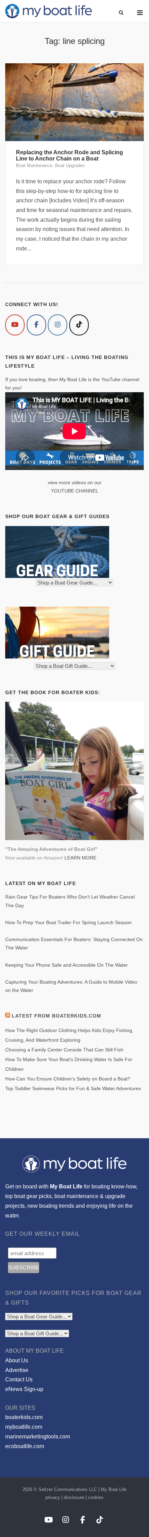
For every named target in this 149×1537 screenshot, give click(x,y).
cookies (96, 1497)
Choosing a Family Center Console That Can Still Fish (64, 1049)
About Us (16, 1360)
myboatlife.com (23, 1427)
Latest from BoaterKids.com (56, 1016)
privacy (52, 1497)
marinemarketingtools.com (37, 1436)
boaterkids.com (24, 1417)
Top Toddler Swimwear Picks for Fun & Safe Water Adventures (73, 1088)
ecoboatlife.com (24, 1446)
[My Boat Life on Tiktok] (79, 324)
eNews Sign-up (24, 1389)
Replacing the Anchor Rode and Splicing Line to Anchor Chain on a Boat (69, 155)
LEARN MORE (80, 857)
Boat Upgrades (70, 165)
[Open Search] (121, 13)
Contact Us (19, 1379)
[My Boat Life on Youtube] (15, 324)
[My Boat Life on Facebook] (36, 324)
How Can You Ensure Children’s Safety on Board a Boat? (67, 1079)
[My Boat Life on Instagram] (57, 324)
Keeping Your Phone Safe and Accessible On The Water (66, 965)
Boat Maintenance (34, 165)
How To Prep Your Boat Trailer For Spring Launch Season (68, 922)
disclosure (74, 1497)
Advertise (16, 1370)
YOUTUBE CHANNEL (74, 491)
